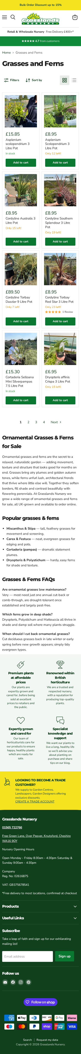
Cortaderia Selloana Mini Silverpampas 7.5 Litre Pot (20, 381)
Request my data (47, 1040)
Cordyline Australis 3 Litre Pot (20, 220)
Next (55, 422)
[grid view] (64, 80)
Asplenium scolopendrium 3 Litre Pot (18, 144)
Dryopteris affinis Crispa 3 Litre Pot (57, 379)
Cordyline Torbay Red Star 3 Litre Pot (59, 299)
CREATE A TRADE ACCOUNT (34, 802)
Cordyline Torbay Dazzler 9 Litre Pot (19, 299)
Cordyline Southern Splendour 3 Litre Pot (59, 222)
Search (27, 1040)
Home (6, 52)
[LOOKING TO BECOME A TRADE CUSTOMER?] (40, 791)
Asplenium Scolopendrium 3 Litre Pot (57, 144)
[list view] (74, 80)
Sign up (65, 956)
